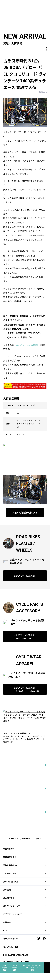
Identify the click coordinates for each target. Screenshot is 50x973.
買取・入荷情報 (20, 733)
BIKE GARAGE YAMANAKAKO (15, 954)
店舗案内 (7, 922)
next (46, 512)
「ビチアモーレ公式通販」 (26, 344)
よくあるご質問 (9, 873)
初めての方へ (8, 848)
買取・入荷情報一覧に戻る (25, 512)
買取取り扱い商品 (10, 881)
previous (3, 512)
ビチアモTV (8, 946)
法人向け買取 (8, 897)
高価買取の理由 (9, 857)
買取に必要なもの (10, 865)
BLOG (5, 930)
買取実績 (7, 889)
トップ (6, 733)
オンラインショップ (11, 906)
